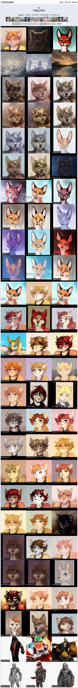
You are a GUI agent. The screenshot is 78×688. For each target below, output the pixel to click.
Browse (74, 2)
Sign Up (67, 2)
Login (61, 2)
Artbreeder (7, 2)
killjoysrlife (5, 50)
